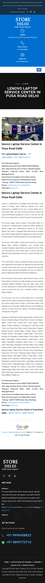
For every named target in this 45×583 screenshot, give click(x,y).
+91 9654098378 (12, 507)
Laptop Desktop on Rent (21, 562)
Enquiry (37, 562)
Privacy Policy (28, 565)
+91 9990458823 (22, 49)
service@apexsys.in (22, 61)
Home (17, 84)
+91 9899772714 (18, 542)
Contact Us (15, 565)
